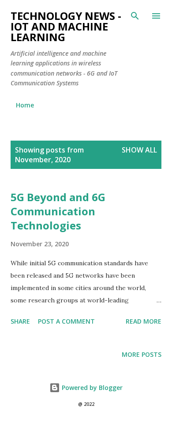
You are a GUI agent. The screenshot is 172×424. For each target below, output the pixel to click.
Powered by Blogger (91, 387)
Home (25, 105)
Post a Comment (66, 321)
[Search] (135, 16)
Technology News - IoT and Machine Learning (66, 26)
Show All (139, 150)
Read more (143, 321)
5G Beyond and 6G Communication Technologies (58, 211)
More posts (141, 354)
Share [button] (20, 321)
